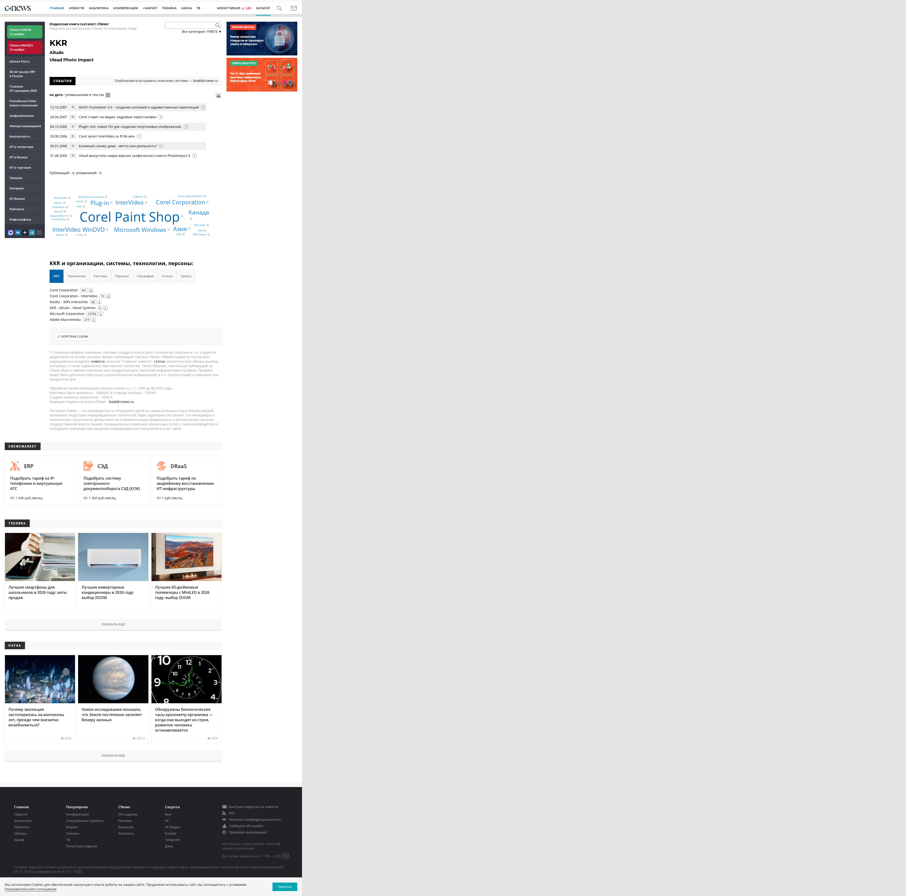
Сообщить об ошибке (246, 826)
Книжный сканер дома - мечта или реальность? (118, 146)
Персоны (122, 276)
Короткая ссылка (75, 337)
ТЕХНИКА (169, 8)
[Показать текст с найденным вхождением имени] (108, 95)
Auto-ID (58, 211)
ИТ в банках (18, 157)
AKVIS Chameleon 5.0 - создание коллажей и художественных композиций (139, 107)
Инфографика (20, 219)
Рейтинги (16, 209)
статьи (159, 361)
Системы (100, 276)
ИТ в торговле (20, 167)
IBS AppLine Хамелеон (91, 197)
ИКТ (56, 276)
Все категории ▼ (202, 31)
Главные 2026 (23, 88)
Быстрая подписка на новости (253, 806)
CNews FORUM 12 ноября (20, 32)
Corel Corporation (180, 202)
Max (168, 814)
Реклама (125, 820)
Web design (199, 234)
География (145, 276)
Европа (60, 235)
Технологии (76, 276)
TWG (79, 206)
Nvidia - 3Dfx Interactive (69, 302)
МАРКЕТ (151, 8)
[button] (282, 8)
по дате (56, 94)
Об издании (128, 814)
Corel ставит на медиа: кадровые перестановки (117, 117)
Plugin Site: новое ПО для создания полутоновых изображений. (130, 126)
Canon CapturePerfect (190, 196)
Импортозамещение (25, 126)
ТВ (198, 8)
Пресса (186, 276)
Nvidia (80, 201)
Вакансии (126, 827)
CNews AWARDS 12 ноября (21, 47)
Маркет (72, 827)
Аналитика (99, 8)
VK (167, 820)
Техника (72, 833)
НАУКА (186, 8)
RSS (232, 813)
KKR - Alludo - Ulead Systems (73, 308)
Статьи (167, 276)
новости (98, 361)
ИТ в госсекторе (21, 147)
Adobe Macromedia (65, 319)
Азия (180, 228)
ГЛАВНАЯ (57, 8)
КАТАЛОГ (267, 8)
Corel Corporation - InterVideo (73, 296)
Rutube (170, 833)
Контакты (126, 833)
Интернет (16, 188)
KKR (200, 230)
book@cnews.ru (205, 80)
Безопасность (19, 136)
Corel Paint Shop (130, 216)
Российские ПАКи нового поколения (23, 103)
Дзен (169, 846)
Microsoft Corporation (67, 313)
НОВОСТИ (76, 8)
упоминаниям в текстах (85, 94)
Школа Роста (19, 61)
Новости (21, 814)
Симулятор (58, 207)
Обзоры (20, 833)
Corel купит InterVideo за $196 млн (107, 136)
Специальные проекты (85, 820)
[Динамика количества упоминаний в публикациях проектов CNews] (218, 95)
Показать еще (113, 624)
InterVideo (129, 202)
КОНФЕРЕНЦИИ (125, 8)
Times (79, 234)
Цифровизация (21, 115)
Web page (199, 225)
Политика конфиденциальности (255, 819)
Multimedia (60, 198)
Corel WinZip (58, 219)
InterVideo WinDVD (78, 229)
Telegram (172, 839)
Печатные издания (81, 846)
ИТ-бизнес (17, 199)
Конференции (77, 814)
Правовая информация (248, 832)
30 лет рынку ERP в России (22, 74)
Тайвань (138, 196)
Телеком (15, 178)
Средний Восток (59, 216)
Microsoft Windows (140, 230)
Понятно (285, 886)
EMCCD (58, 203)
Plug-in (99, 203)
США (178, 234)
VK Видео (172, 827)
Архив (19, 839)
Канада (199, 212)
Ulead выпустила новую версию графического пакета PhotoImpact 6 (134, 155)
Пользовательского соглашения (30, 889)
